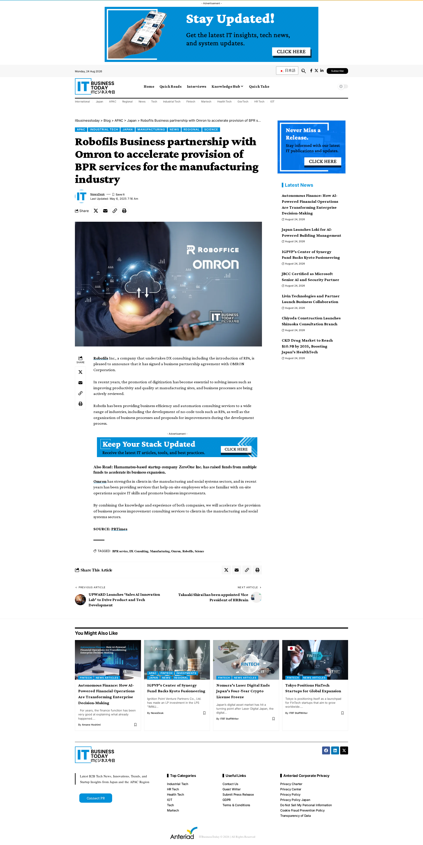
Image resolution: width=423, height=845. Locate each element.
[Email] (105, 210)
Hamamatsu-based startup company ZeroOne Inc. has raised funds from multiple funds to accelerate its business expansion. (175, 469)
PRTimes (119, 529)
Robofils (100, 358)
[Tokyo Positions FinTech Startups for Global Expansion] (315, 660)
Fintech (190, 101)
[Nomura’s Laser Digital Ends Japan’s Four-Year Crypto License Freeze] (246, 660)
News (142, 101)
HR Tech (259, 101)
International (82, 101)
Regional (127, 101)
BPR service (120, 551)
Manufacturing (151, 129)
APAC (112, 101)
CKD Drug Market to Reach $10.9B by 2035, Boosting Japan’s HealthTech (307, 346)
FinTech (86, 677)
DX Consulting (138, 551)
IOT (272, 101)
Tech (154, 101)
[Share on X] (95, 210)
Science (211, 129)
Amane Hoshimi (91, 724)
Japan (99, 101)
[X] (316, 70)
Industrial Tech (171, 101)
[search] (303, 71)
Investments (186, 673)
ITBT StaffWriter (229, 718)
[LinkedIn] (322, 70)
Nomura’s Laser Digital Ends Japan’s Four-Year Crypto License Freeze (243, 691)
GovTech (242, 101)
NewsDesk (97, 194)
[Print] (124, 210)
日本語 (289, 70)
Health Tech (224, 101)
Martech (206, 101)
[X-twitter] (344, 750)
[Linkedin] (335, 750)
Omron (99, 481)
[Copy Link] (114, 210)
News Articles (107, 677)
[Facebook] (311, 70)
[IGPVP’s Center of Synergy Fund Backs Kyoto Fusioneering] (177, 660)
